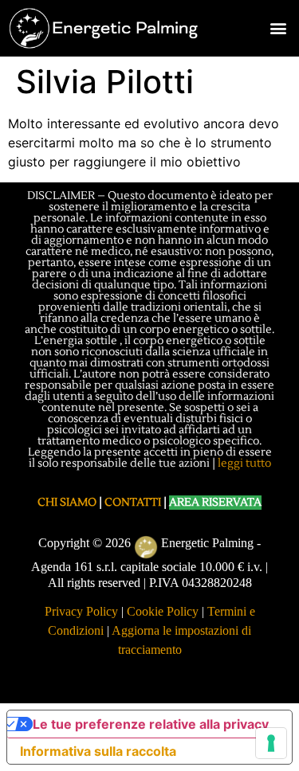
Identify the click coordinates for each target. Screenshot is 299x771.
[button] (278, 28)
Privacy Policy (81, 611)
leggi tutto (244, 463)
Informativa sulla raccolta (98, 751)
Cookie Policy (163, 611)
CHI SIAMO (66, 502)
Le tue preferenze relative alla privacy (151, 724)
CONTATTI (132, 502)
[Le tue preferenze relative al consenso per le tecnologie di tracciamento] (271, 743)
